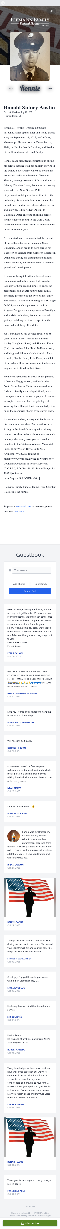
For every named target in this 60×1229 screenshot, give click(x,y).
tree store (19, 511)
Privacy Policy (21, 1215)
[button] (30, 897)
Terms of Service (38, 1215)
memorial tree (23, 506)
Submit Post (30, 591)
